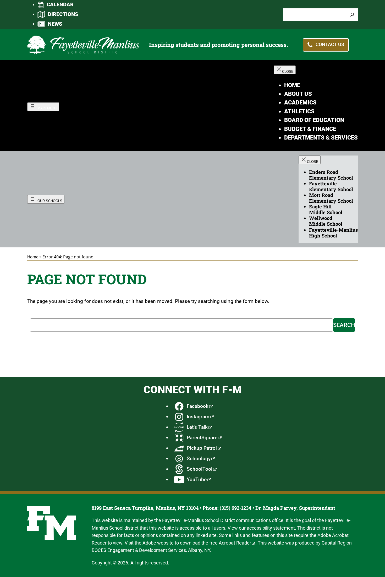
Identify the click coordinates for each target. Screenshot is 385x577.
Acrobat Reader (235, 543)
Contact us (330, 44)
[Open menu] (43, 106)
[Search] (352, 15)
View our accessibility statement (261, 528)
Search (344, 325)
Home (32, 256)
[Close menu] (285, 69)
